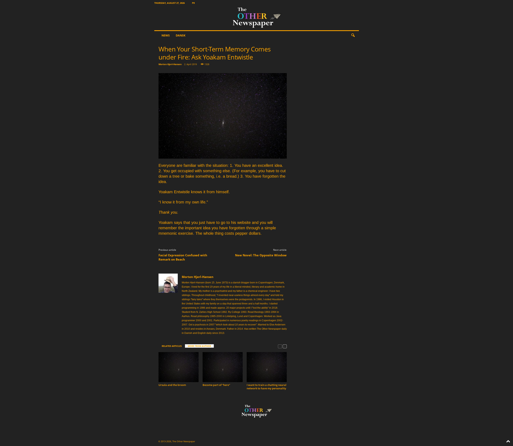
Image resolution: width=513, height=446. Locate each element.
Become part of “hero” (216, 385)
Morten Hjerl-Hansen (170, 64)
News (166, 35)
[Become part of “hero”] (223, 367)
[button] (352, 35)
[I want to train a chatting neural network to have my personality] (267, 367)
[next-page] (285, 346)
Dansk (180, 35)
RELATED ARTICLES (172, 345)
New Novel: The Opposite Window (261, 255)
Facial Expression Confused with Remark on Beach (183, 257)
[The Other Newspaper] (256, 18)
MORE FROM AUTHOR (199, 345)
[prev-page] (280, 346)
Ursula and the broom (172, 385)
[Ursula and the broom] (179, 367)
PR (193, 2)
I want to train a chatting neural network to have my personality (266, 386)
